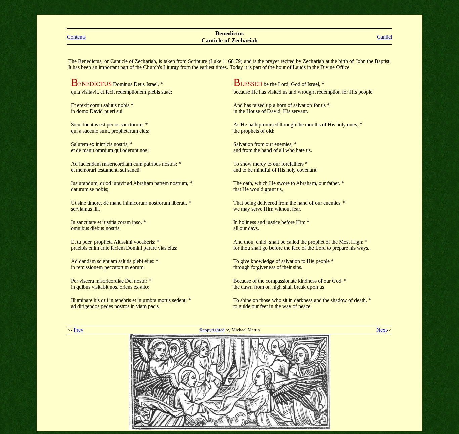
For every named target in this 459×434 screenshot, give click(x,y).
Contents (76, 37)
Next (381, 330)
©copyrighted (212, 329)
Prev (78, 330)
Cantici (384, 37)
